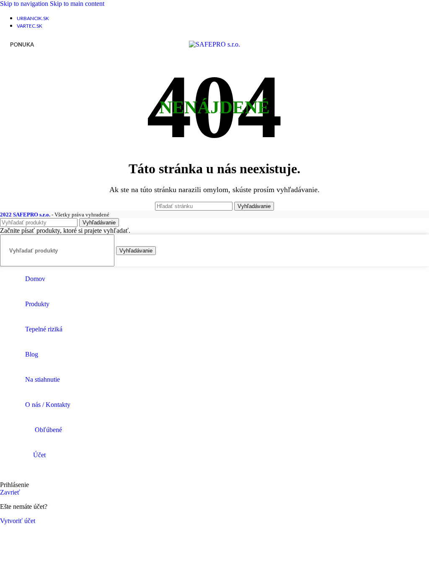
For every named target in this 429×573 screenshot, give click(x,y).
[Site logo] (214, 44)
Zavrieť (10, 492)
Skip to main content (77, 3)
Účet (39, 454)
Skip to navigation (25, 3)
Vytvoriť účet (17, 520)
